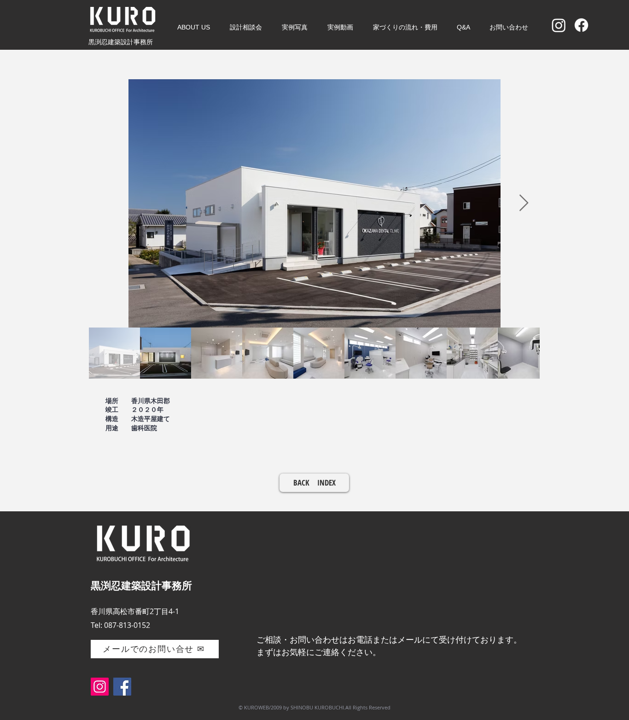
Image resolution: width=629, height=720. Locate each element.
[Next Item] (523, 203)
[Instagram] (559, 25)
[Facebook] (581, 25)
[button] (193, 27)
